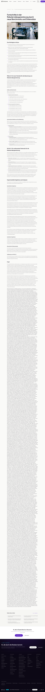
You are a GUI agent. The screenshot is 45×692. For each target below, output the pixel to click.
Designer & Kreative (21, 675)
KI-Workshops (29, 660)
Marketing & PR (21, 669)
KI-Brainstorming (12, 670)
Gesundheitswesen (21, 663)
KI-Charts (11, 672)
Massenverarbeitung (13, 666)
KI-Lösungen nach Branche (22, 683)
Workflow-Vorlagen (15, 683)
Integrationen (3, 683)
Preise (24, 1)
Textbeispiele (28, 683)
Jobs (36, 657)
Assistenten (2, 660)
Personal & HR (21, 672)
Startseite (9, 9)
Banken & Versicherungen (22, 657)
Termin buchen (38, 663)
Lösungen (14, 1)
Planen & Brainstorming (13, 669)
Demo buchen (38, 1)
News (12, 9)
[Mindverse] (4, 1)
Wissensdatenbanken (4, 663)
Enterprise (27, 1)
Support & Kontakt (30, 666)
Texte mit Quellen (12, 663)
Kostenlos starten (19, 635)
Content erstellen (3, 666)
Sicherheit (37, 660)
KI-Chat (2, 657)
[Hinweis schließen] (38, 689)
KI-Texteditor (12, 657)
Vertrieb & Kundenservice (22, 670)
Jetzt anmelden (35, 689)
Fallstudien (29, 663)
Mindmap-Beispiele (39, 683)
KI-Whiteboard (12, 660)
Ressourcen (19, 1)
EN (30, 1)
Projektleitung (21, 673)
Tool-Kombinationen (9, 683)
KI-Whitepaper (12, 673)
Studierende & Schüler (22, 676)
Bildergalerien (3, 684)
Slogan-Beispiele (33, 683)
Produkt (10, 1)
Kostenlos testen (33, 647)
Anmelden (34, 1)
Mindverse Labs (38, 667)
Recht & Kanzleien (21, 660)
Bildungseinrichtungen (22, 666)
